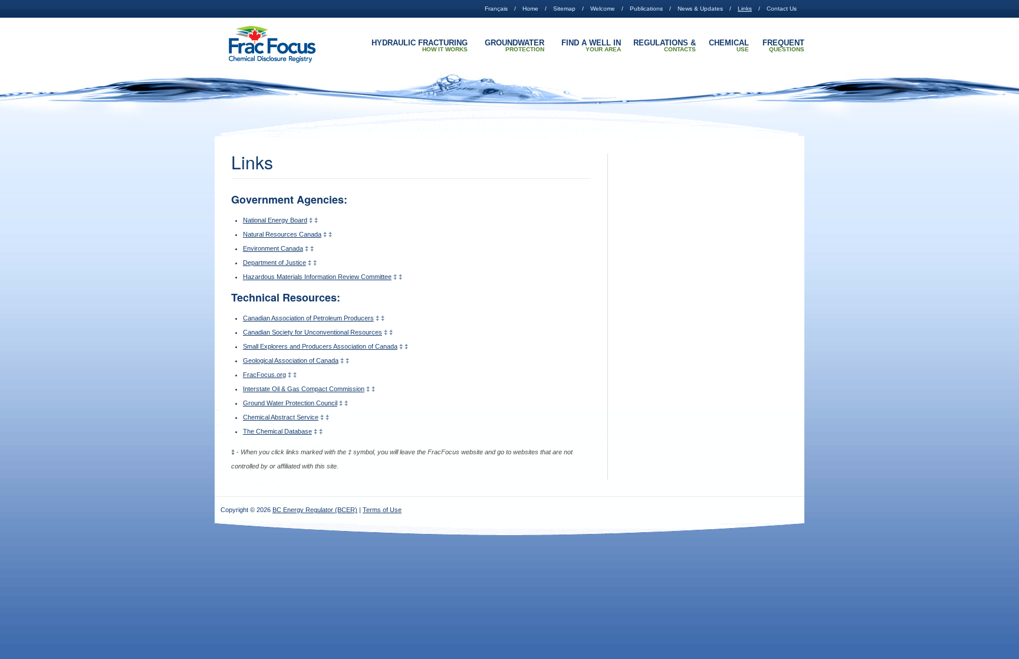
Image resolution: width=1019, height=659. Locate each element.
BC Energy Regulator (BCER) (314, 509)
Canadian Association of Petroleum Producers (308, 318)
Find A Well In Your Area (591, 46)
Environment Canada (273, 248)
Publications (646, 8)
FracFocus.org (264, 374)
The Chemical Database (277, 431)
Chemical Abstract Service (280, 417)
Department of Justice (274, 262)
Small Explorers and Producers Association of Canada (320, 346)
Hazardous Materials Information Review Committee (317, 276)
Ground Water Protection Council (290, 402)
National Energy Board (275, 220)
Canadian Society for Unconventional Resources (312, 332)
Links (745, 8)
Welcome (602, 8)
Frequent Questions (783, 46)
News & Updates (700, 8)
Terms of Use (382, 509)
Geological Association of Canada (290, 360)
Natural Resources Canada (282, 234)
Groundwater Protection (514, 46)
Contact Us (782, 8)
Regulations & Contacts (664, 46)
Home (530, 8)
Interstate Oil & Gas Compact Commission (303, 388)
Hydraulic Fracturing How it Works (420, 46)
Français (496, 8)
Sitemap (564, 8)
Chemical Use (729, 46)
